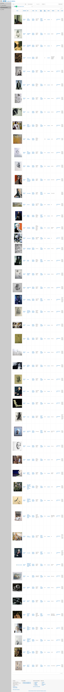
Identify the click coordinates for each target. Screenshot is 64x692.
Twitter (36, 683)
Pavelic (33, 18)
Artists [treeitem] (3, 9)
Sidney (41, 259)
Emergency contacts (43, 690)
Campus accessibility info (27, 683)
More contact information (16, 689)
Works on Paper (24, 34)
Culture (49, 10)
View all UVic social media (36, 686)
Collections (24, 10)
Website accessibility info (27, 682)
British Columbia (41, 19)
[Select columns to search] (13, 4)
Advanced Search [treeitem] (5, 7)
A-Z (42, 683)
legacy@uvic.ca (15, 686)
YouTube (36, 684)
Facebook (36, 682)
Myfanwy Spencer (33, 20)
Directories (43, 684)
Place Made (41, 10)
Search (43, 682)
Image (17, 10)
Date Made (45, 10)
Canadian (48, 19)
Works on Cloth (24, 19)
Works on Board (24, 139)
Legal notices (38, 690)
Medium (53, 10)
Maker (33, 10)
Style (58, 10)
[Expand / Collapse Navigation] (1, 1)
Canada (41, 20)
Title (29, 10)
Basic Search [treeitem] (4, 5)
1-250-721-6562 (15, 687)
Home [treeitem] (3, 3)
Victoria (41, 18)
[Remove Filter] (32, 6)
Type (36, 10)
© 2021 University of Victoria (32, 690)
